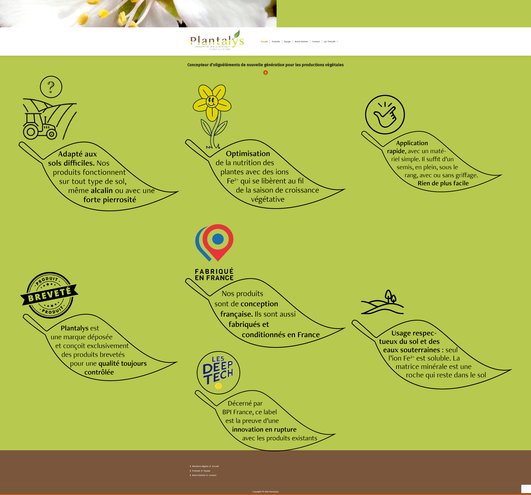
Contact (316, 41)
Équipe (287, 41)
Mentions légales (200, 466)
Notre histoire (301, 41)
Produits (276, 41)
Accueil (264, 41)
